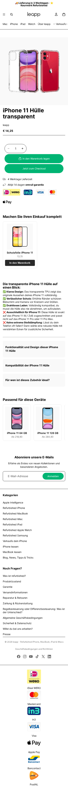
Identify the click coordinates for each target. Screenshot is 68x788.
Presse (6, 634)
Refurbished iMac (13, 519)
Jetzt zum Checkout (34, 168)
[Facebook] (19, 656)
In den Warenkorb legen (36, 158)
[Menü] (4, 14)
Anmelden (53, 476)
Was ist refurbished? (14, 575)
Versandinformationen (15, 592)
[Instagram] (25, 656)
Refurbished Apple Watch (17, 530)
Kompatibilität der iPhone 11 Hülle (27, 365)
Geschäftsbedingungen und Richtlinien (34, 649)
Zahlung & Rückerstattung (18, 603)
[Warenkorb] (64, 14)
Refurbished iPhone (14, 507)
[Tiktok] (37, 656)
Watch (31, 23)
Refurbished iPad (12, 524)
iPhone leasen (10, 546)
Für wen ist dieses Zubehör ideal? (27, 380)
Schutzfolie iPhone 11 (20, 252)
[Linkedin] (49, 656)
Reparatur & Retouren (15, 597)
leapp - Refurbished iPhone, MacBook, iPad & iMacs (38, 642)
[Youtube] (31, 656)
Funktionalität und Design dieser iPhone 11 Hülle (31, 349)
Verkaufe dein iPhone (15, 540)
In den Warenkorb (19, 263)
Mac (5, 23)
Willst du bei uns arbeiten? (18, 628)
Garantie (7, 586)
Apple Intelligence (13, 502)
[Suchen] (11, 14)
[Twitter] (43, 656)
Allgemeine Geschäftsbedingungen (23, 617)
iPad (22, 23)
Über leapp (44, 23)
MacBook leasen (12, 551)
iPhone (14, 23)
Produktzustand (12, 581)
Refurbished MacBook (15, 513)
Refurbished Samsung (15, 535)
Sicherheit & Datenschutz (17, 623)
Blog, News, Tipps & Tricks (18, 557)
